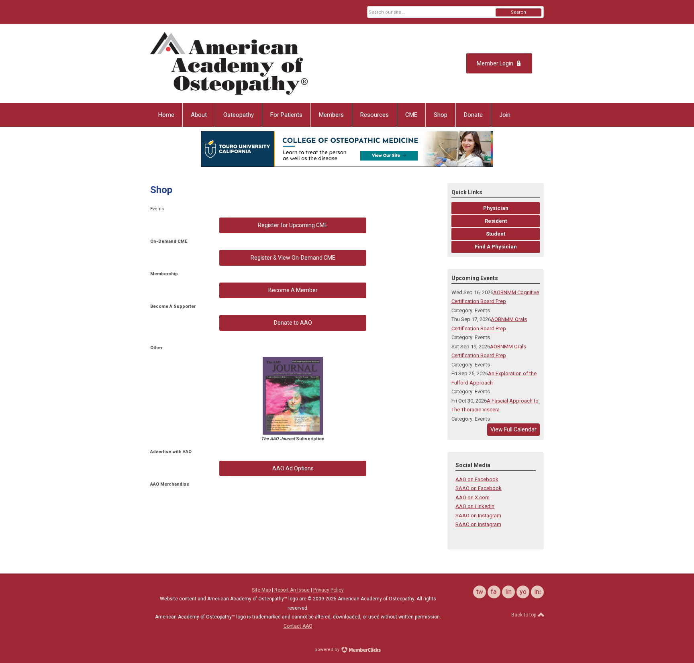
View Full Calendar (513, 429)
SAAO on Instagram (478, 516)
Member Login (495, 63)
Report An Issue (292, 590)
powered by (327, 649)
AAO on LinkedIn (474, 506)
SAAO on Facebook (478, 488)
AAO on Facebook (476, 479)
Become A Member (293, 290)
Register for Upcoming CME (293, 225)
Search (518, 12)
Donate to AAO (293, 322)
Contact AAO (298, 626)
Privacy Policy (328, 590)
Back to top (524, 615)
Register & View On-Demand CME (293, 257)
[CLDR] (229, 63)
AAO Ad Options (293, 468)
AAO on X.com (472, 497)
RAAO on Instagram (478, 524)
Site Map (261, 590)
